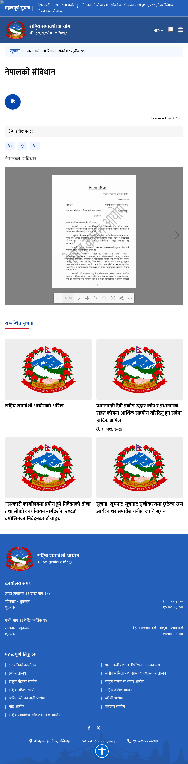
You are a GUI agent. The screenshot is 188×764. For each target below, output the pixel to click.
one (178, 112)
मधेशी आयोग (114, 692)
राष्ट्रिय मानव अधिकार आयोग (124, 676)
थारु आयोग (16, 701)
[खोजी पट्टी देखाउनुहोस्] (170, 23)
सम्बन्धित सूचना (19, 317)
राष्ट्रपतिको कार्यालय (22, 659)
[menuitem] (94, 596)
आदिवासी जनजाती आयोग (27, 692)
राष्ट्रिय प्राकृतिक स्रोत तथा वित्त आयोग (34, 709)
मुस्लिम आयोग (115, 701)
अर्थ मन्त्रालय (17, 667)
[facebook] (89, 722)
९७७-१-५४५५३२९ (146, 736)
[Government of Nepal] (16, 24)
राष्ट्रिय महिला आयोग (22, 684)
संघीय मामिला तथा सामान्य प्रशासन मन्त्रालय (135, 667)
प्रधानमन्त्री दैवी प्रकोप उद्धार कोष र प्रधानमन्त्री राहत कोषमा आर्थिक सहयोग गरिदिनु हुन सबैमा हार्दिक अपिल (139, 407)
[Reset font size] (22, 140)
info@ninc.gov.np (102, 736)
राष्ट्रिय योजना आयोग (23, 676)
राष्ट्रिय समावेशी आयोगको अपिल (34, 400)
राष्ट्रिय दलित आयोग (118, 684)
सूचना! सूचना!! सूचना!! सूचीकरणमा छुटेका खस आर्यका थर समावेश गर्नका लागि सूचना (97, 5)
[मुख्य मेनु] (180, 24)
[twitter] (98, 722)
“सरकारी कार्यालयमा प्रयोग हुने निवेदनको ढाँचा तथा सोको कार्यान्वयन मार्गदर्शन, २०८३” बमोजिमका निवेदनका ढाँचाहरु (48, 505)
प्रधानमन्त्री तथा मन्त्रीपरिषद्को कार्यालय (132, 659)
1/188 (68, 292)
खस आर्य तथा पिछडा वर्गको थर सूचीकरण (56, 45)
